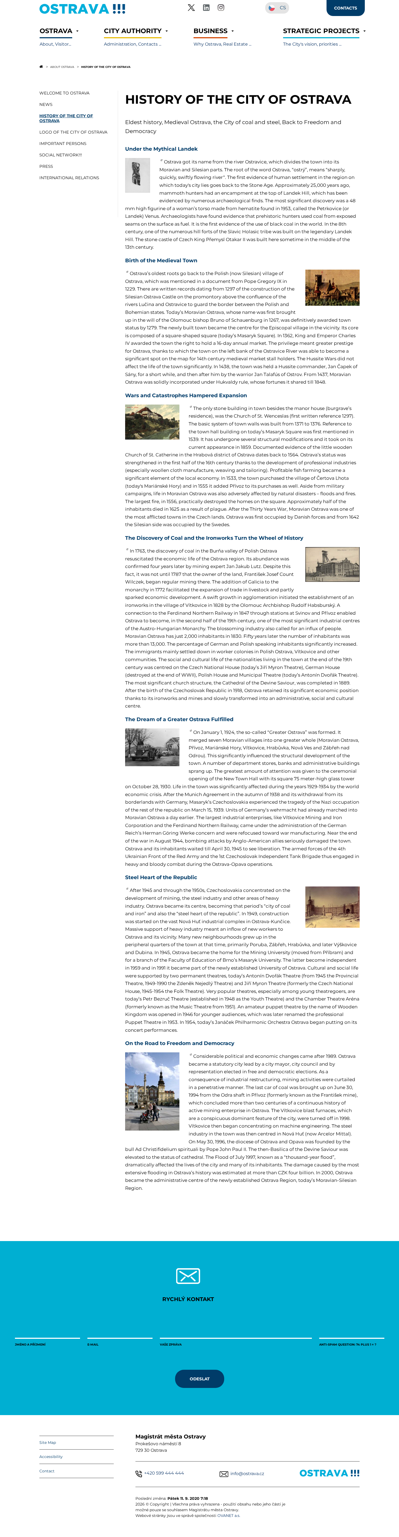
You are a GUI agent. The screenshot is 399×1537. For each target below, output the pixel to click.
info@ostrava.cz (247, 1473)
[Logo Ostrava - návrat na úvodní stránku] (82, 13)
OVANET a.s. (228, 1515)
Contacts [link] (345, 8)
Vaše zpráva (171, 1344)
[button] (55, 37)
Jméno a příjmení (30, 1344)
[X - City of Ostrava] (191, 8)
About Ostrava (62, 66)
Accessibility (51, 1456)
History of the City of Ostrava (106, 67)
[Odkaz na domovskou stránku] (41, 66)
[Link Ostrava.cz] (330, 1474)
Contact (47, 1471)
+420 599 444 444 (164, 1473)
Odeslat (200, 1378)
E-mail (93, 1344)
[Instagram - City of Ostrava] (221, 8)
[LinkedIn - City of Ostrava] (206, 8)
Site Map (47, 1442)
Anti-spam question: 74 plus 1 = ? (347, 1344)
